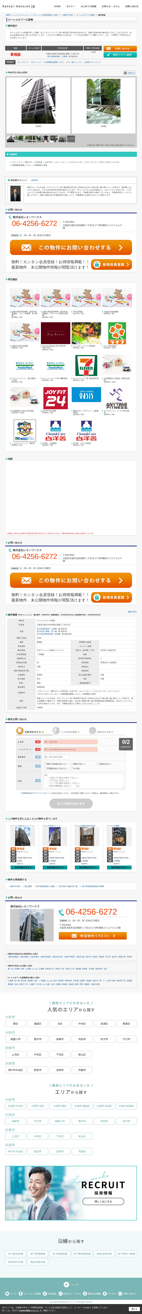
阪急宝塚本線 (104, 1253)
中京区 (37, 1054)
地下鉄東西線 (59, 1253)
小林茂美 (34, 180)
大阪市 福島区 (82, 1106)
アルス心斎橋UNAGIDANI (84, 826)
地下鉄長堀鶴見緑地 (45, 634)
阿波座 (89, 981)
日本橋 (91, 969)
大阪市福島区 (13, 957)
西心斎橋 (28, 886)
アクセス (111, 1293)
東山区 (82, 1054)
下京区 (60, 1054)
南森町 (87, 984)
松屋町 (85, 969)
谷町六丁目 (59, 969)
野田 (81, 984)
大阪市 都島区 (126, 1106)
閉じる (134, 1309)
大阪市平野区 (69, 957)
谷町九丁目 (69, 969)
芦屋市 (82, 1070)
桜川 (55, 981)
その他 (76, 768)
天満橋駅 (52, 861)
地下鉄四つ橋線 (43, 631)
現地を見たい (106, 764)
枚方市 (114, 957)
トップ (74, 1284)
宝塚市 (60, 1070)
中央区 (82, 1023)
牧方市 (104, 1039)
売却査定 (52, 1293)
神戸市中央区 (15, 1070)
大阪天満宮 (95, 984)
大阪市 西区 (59, 1106)
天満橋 (41, 969)
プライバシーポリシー (42, 793)
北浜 (105, 969)
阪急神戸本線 (15, 1262)
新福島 (64, 984)
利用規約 (26, 793)
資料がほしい (79, 764)
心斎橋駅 (84, 861)
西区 (15, 1023)
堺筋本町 (98, 969)
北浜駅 (19, 861)
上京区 (15, 1054)
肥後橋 (10, 984)
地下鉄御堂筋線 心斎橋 (45, 886)
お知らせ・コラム (111, 6)
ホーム (13, 1293)
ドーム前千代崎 (109, 981)
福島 (76, 984)
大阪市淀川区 (57, 957)
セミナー (70, 6)
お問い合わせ (131, 6)
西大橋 (23, 981)
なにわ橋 (46, 984)
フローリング (35, 62)
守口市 (108, 957)
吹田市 (95, 957)
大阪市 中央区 (15, 1106)
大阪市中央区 (14, 886)
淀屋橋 (17, 969)
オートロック (23, 62)
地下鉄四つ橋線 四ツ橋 (68, 886)
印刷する (131, 73)
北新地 (71, 984)
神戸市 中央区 (15, 1151)
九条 (52, 984)
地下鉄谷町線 (15, 1253)
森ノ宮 (10, 969)
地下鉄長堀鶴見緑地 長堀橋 (93, 886)
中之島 (38, 984)
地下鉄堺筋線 (37, 1253)
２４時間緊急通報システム (53, 62)
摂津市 (129, 957)
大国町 (32, 984)
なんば (35, 969)
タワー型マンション (74, 62)
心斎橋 (64, 56)
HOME (57, 6)
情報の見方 (132, 612)
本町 (23, 969)
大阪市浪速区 (45, 957)
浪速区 (104, 1023)
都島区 (126, 1023)
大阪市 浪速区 (104, 1106)
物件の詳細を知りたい (57, 764)
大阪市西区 (24, 957)
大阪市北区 (80, 957)
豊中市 (88, 957)
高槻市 (101, 957)
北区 (59, 1023)
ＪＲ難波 (42, 981)
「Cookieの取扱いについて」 (29, 1311)
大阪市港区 (34, 957)
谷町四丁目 (49, 969)
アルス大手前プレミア (51, 826)
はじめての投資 (88, 6)
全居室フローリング (92, 62)
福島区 (37, 1023)
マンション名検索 (32, 1293)
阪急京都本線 (37, 1262)
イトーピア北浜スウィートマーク (23, 826)
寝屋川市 (122, 957)
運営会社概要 (94, 1293)
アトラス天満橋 (113, 826)
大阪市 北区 (37, 1106)
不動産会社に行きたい (57, 768)
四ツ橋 (54, 631)
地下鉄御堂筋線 (53, 56)
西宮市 (37, 1070)
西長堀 (61, 981)
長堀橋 (57, 634)
